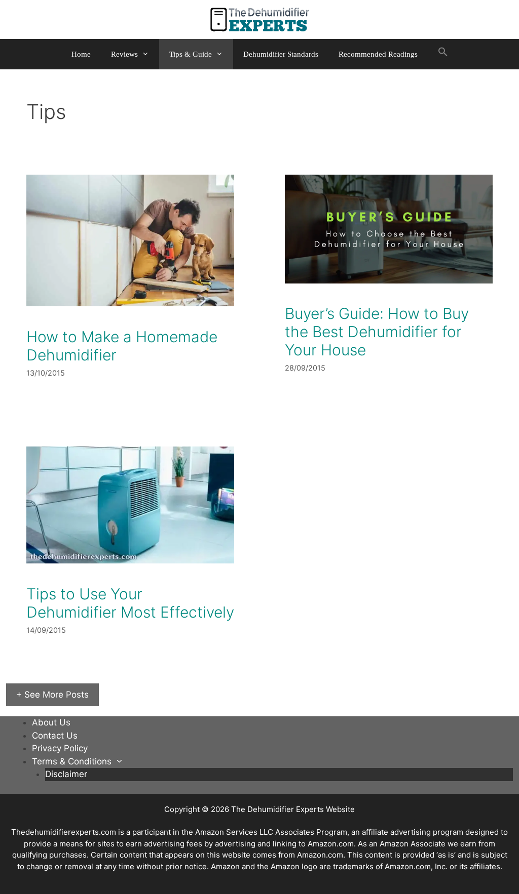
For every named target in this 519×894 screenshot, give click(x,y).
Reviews (124, 54)
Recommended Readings (378, 54)
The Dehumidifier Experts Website (293, 809)
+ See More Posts (52, 694)
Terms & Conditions (72, 761)
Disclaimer (66, 774)
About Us (51, 722)
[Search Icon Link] (443, 54)
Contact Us (55, 735)
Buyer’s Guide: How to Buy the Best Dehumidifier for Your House (377, 331)
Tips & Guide (190, 54)
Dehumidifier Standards (280, 54)
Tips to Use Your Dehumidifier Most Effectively (130, 603)
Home (81, 54)
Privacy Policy (60, 748)
